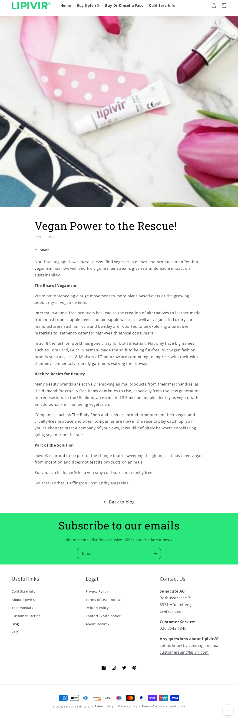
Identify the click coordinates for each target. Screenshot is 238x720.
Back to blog (122, 502)
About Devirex (97, 624)
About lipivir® (23, 599)
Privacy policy (127, 706)
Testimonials (22, 608)
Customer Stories (26, 616)
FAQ (15, 632)
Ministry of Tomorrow (99, 356)
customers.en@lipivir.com (184, 652)
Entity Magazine (114, 483)
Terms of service (153, 706)
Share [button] (45, 250)
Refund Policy (97, 608)
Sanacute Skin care (76, 706)
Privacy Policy (97, 591)
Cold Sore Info (23, 591)
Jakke (69, 356)
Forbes (58, 483)
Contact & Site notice (103, 616)
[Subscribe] (155, 553)
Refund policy (104, 706)
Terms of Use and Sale (105, 599)
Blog (15, 624)
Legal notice (177, 706)
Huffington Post (82, 483)
